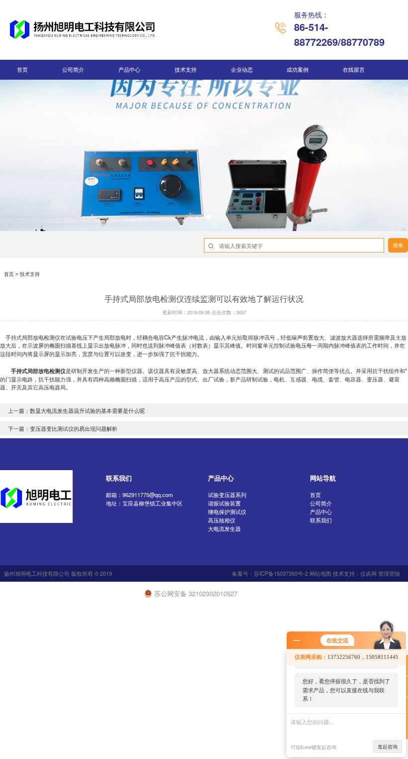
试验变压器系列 (227, 495)
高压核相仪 (221, 520)
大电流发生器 (224, 528)
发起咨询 (388, 746)
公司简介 (73, 70)
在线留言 (354, 70)
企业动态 (242, 70)
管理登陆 (389, 573)
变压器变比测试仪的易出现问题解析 (73, 428)
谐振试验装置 (224, 503)
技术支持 (186, 70)
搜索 (398, 245)
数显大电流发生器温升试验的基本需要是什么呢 (87, 410)
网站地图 (320, 573)
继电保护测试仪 (227, 511)
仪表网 (368, 573)
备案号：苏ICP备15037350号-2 (270, 573)
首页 (22, 70)
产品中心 (129, 70)
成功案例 (297, 70)
